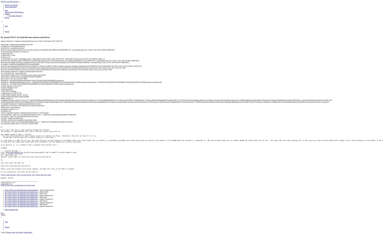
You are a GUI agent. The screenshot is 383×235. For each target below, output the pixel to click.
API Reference (19, 12)
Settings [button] (7, 14)
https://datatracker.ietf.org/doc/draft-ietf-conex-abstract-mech (26, 175)
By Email (19, 232)
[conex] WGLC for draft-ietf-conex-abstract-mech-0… (22, 190)
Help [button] (6, 10)
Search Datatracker (11, 7)
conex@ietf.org (6, 184)
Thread (7, 31)
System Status (27, 232)
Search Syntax (9, 12)
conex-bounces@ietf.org (14, 152)
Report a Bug (11, 232)
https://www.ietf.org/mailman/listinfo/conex (18, 185)
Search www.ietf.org (11, 5)
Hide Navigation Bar (11, 210)
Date (6, 26)
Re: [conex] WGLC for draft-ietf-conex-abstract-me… (22, 192)
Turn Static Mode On (15, 16)
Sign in (7, 17)
